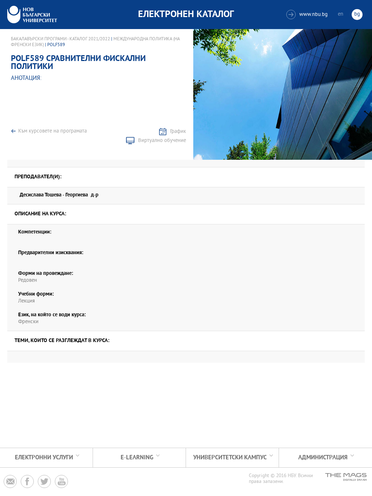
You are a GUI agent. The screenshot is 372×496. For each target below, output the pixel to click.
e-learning (137, 458)
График (178, 131)
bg (357, 14)
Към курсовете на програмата (52, 131)
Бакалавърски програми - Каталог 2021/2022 (60, 39)
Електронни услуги (44, 458)
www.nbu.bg (308, 14)
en (340, 14)
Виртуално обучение (162, 140)
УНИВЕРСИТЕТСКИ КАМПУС (230, 458)
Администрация (323, 458)
